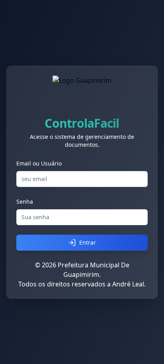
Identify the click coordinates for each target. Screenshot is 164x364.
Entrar (87, 242)
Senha (24, 201)
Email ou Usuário (39, 163)
